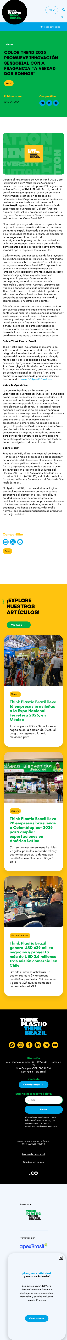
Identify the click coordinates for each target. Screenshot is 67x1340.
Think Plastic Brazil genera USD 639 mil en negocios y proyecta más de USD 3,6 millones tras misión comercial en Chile (33, 954)
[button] (64, 25)
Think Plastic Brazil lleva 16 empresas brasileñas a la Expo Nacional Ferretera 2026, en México (33, 710)
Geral (9, 83)
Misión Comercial (20, 935)
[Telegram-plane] (46, 1045)
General (15, 694)
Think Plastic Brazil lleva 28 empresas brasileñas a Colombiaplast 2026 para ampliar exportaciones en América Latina (33, 829)
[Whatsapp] (12, 1045)
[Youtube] (55, 1045)
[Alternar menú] (62, 16)
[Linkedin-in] (38, 1045)
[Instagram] (20, 1045)
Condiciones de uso (33, 1162)
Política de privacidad (33, 1154)
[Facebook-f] (29, 1045)
